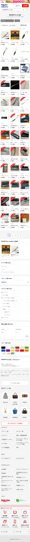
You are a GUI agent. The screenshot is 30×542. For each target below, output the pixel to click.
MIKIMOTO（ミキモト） (6, 20)
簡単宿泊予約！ (25, 516)
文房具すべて (7, 312)
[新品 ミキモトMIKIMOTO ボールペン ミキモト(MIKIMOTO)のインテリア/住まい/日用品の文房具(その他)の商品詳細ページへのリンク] (24, 184)
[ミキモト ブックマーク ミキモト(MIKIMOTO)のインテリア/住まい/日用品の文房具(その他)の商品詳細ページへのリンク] (5, 201)
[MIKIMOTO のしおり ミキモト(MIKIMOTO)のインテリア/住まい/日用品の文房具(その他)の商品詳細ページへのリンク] (24, 218)
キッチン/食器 (6, 303)
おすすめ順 (12, 25)
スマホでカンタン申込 (5, 526)
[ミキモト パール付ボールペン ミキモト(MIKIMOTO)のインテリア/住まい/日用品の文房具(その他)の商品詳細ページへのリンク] (5, 151)
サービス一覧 (4, 531)
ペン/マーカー (7, 314)
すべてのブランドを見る (15, 423)
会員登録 (25, 6)
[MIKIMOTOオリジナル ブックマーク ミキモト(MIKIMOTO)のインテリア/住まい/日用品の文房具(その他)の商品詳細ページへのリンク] (5, 184)
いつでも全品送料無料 (15, 516)
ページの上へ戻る (15, 383)
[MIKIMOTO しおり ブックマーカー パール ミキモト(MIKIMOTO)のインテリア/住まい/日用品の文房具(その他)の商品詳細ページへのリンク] (5, 34)
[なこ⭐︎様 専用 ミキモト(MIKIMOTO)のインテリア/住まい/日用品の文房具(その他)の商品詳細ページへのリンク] (24, 84)
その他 (16, 20)
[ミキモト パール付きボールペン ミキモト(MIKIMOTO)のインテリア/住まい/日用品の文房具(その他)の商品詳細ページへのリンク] (24, 168)
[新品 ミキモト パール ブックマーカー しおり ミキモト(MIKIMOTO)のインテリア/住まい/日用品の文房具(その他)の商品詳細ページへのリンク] (15, 134)
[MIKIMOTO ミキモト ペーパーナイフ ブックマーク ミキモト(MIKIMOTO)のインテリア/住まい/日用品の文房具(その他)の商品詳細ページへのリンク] (24, 134)
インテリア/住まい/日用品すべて (10, 300)
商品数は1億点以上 (4, 516)
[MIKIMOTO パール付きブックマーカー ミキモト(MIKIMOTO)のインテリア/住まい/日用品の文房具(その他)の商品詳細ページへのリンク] (24, 118)
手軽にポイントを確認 (25, 526)
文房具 (4, 309)
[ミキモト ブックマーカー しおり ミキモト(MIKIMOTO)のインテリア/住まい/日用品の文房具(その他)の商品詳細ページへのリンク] (5, 134)
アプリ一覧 (18, 531)
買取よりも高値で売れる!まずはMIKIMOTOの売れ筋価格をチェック (10, 364)
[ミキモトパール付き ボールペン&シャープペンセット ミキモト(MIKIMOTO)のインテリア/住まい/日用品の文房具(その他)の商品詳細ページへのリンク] (5, 168)
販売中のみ (5, 25)
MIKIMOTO (3, 282)
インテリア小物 (6, 306)
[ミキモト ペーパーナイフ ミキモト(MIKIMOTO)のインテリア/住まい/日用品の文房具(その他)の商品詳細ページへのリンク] (15, 101)
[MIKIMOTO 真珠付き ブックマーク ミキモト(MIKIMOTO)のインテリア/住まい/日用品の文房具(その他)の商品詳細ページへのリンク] (15, 151)
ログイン (18, 6)
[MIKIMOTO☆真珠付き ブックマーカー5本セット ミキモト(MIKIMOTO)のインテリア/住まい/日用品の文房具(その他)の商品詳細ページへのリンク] (5, 218)
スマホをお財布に (15, 526)
